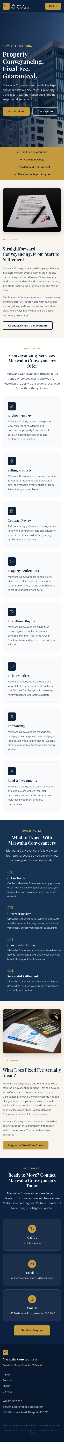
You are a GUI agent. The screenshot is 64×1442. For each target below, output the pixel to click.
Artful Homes (39, 1430)
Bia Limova (51, 1430)
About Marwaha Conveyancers (28, 325)
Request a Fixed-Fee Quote (25, 1145)
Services (8, 1380)
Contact (7, 1391)
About (6, 1385)
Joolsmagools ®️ (23, 1430)
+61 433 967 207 (12, 1401)
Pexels (32, 1433)
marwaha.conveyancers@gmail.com (23, 1406)
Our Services (16, 111)
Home (6, 1374)
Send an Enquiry (32, 1330)
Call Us (53, 6)
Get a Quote (45, 111)
